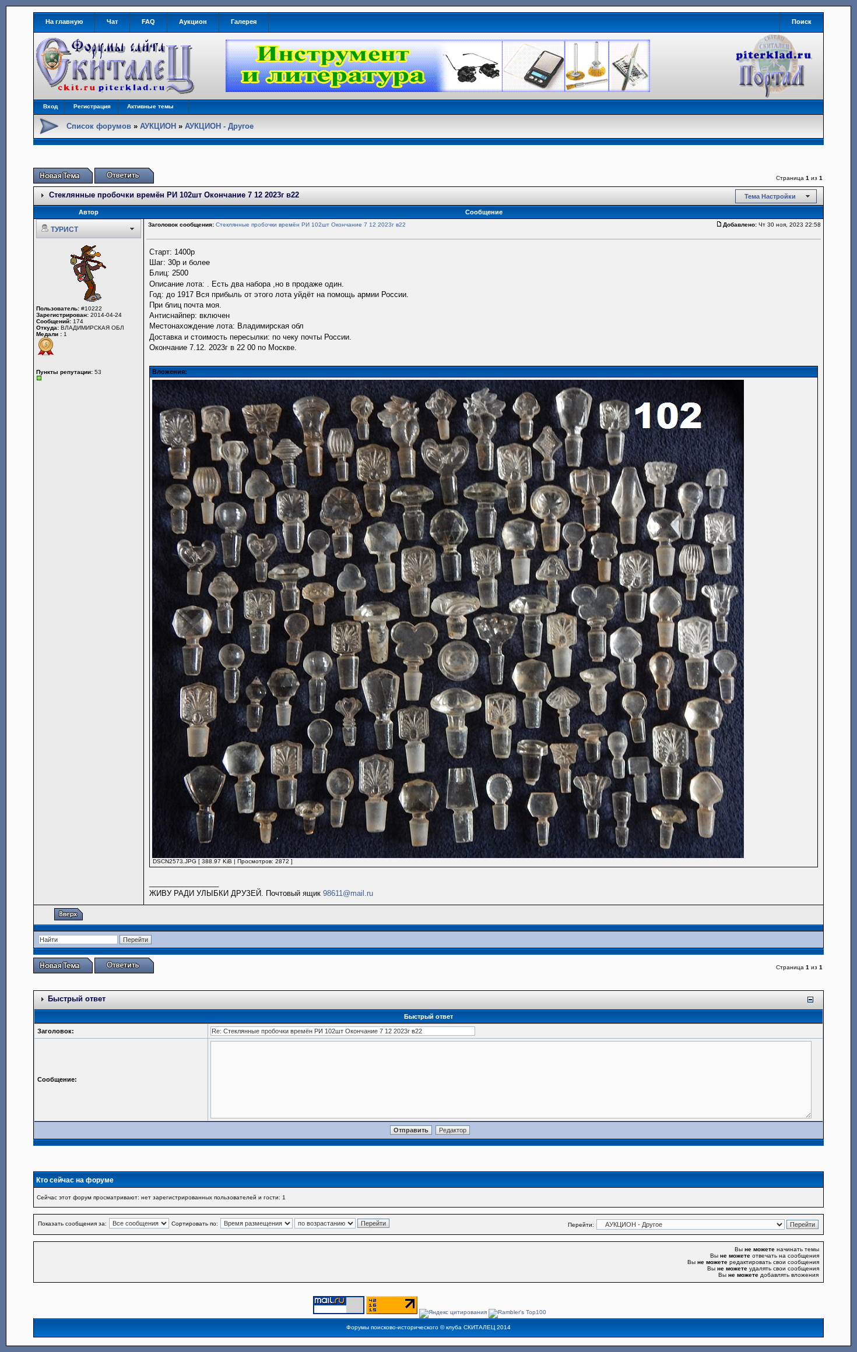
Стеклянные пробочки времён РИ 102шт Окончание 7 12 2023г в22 (174, 194)
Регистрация (92, 106)
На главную (64, 21)
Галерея (244, 21)
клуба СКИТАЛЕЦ (470, 1327)
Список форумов (98, 126)
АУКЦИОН (158, 126)
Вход (50, 106)
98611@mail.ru (348, 893)
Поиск (802, 21)
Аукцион (193, 21)
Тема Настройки (770, 196)
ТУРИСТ (64, 229)
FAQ (148, 21)
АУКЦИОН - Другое (219, 126)
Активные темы (150, 106)
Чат (112, 21)
